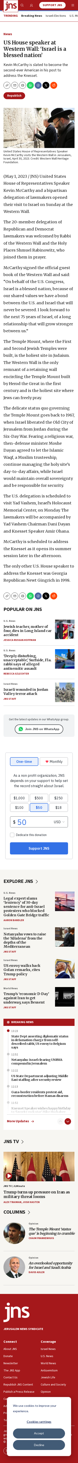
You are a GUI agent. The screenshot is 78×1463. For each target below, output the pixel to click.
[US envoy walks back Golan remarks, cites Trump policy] (65, 968)
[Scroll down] (68, 1121)
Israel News (10, 684)
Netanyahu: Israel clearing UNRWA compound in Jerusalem (36, 1061)
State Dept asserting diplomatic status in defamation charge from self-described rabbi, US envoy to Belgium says (39, 1041)
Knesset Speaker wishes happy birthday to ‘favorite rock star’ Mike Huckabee (41, 1110)
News (7, 34)
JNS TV (11, 1141)
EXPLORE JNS (18, 881)
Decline (39, 1445)
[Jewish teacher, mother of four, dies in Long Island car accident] (65, 629)
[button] (22, 85)
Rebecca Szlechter (16, 674)
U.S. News (9, 621)
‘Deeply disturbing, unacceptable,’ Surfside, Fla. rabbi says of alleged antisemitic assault (27, 662)
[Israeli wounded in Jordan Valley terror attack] (65, 692)
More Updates (18, 1121)
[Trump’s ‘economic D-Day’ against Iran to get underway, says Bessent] (65, 997)
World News (10, 988)
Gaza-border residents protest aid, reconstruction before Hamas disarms (39, 1094)
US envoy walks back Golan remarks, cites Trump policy (22, 969)
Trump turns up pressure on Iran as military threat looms (36, 1194)
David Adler (36, 1272)
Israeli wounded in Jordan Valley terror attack (25, 691)
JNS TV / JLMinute (14, 1186)
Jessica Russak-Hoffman (19, 640)
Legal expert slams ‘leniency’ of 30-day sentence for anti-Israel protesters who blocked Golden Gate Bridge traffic (26, 906)
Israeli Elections (56, 16)
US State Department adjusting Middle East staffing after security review (39, 1078)
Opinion (33, 1224)
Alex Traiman (12, 1202)
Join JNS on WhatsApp (42, 729)
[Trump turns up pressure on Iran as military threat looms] (39, 1167)
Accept (39, 1433)
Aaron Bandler (13, 920)
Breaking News (22, 1022)
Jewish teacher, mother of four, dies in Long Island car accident (27, 630)
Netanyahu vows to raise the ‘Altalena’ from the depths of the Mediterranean (24, 940)
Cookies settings (39, 1422)
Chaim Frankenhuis (41, 1238)
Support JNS (52, 5)
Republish (14, 96)
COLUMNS (14, 1212)
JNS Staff (9, 699)
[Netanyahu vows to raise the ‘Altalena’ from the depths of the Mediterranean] (65, 937)
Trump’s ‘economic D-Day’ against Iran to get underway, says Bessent (26, 998)
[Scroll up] (60, 1121)
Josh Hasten (31, 1202)
